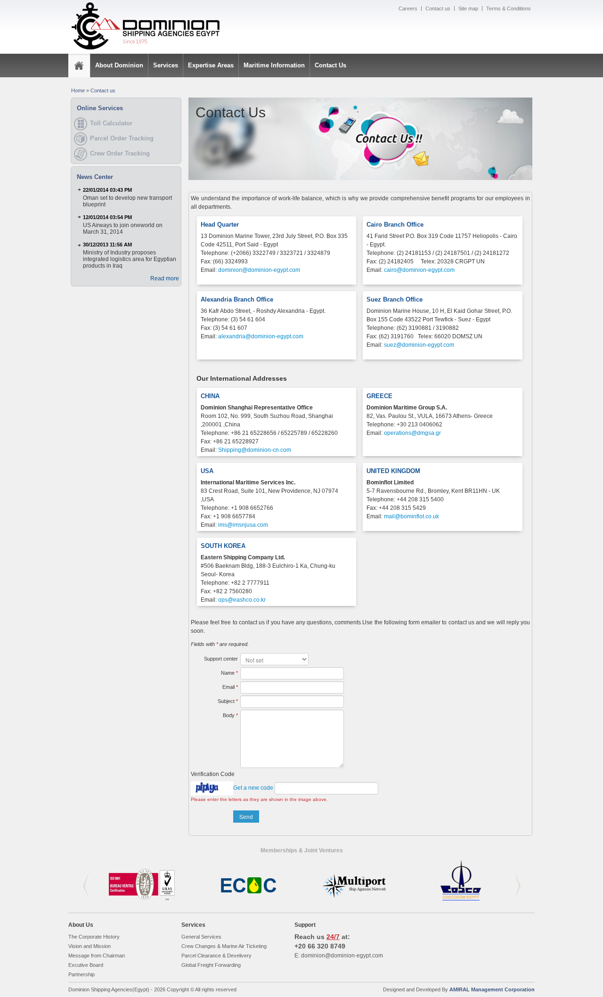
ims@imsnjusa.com (243, 525)
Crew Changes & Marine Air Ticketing (224, 946)
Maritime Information (274, 65)
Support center (221, 659)
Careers (408, 8)
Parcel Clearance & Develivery (216, 955)
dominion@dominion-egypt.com (259, 270)
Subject (228, 701)
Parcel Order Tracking (122, 138)
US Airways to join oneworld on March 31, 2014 (123, 228)
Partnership (81, 974)
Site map (468, 8)
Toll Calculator (111, 123)
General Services (201, 937)
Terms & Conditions (508, 8)
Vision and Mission (89, 946)
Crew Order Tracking (120, 153)
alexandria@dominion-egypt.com (260, 336)
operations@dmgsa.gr (412, 433)
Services (165, 65)
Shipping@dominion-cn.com (254, 450)
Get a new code (253, 788)
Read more (164, 278)
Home (78, 90)
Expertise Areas (211, 65)
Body (230, 715)
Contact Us (330, 65)
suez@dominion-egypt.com (419, 345)
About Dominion (119, 65)
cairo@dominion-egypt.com (419, 270)
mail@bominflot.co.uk (411, 516)
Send (246, 816)
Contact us (437, 8)
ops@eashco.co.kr (242, 600)
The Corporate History (94, 937)
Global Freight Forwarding (211, 965)
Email (230, 687)
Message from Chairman (96, 955)
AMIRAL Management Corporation (492, 989)
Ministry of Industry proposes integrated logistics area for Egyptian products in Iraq (129, 259)
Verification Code (213, 774)
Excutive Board (85, 965)
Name (229, 673)
